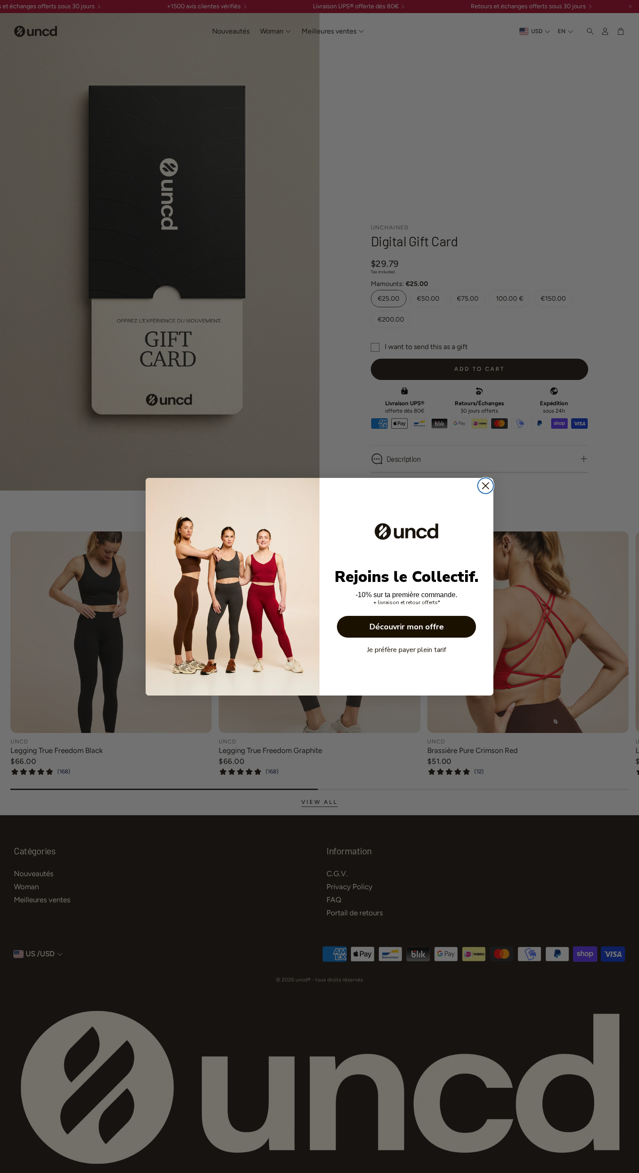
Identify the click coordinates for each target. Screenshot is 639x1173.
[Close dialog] (485, 486)
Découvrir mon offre (406, 627)
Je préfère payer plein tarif (406, 650)
